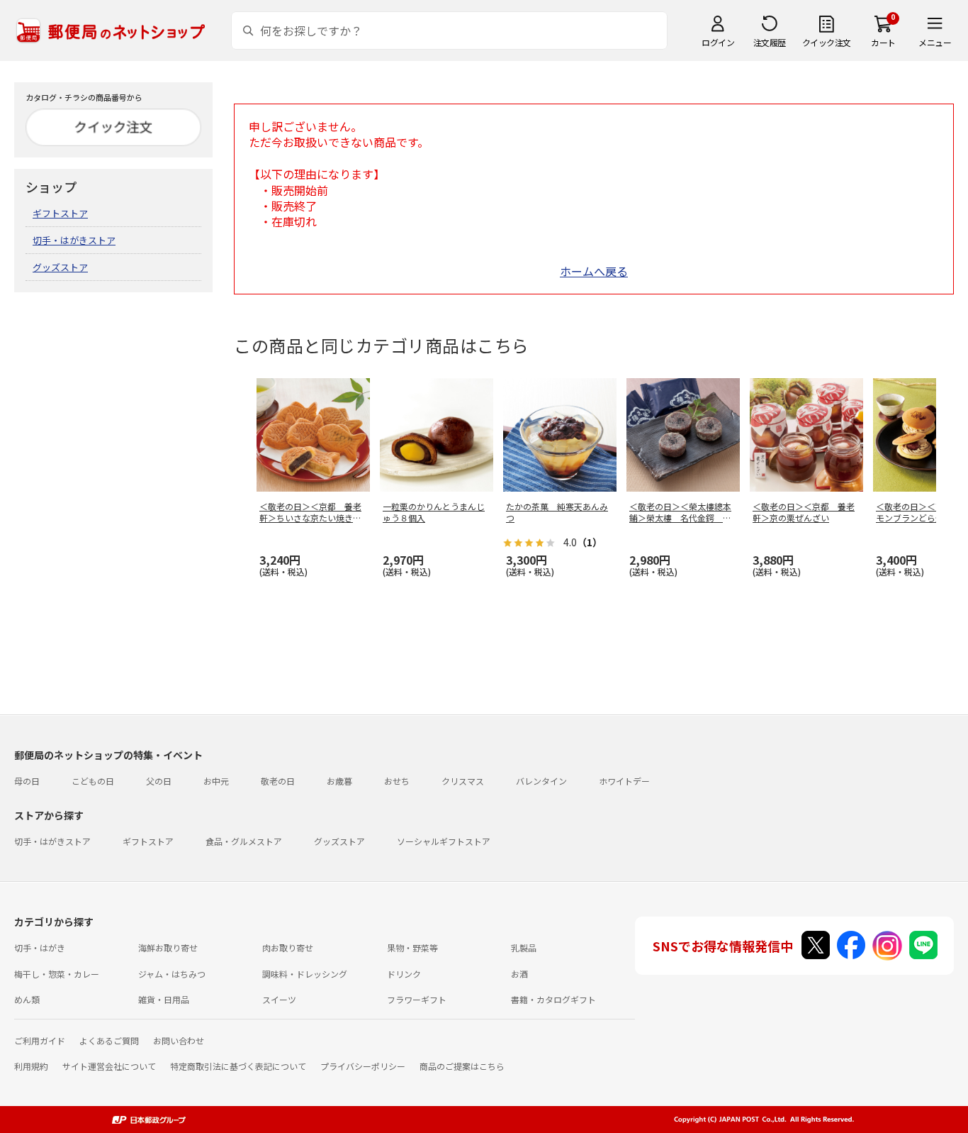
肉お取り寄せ (287, 947)
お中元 (216, 781)
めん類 (27, 999)
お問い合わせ (178, 1040)
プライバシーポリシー (362, 1066)
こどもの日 (93, 781)
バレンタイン (541, 781)
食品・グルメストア (244, 841)
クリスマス (462, 781)
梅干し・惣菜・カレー (56, 974)
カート (883, 42)
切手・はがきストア (74, 240)
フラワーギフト (416, 999)
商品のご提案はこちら (462, 1066)
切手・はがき (39, 947)
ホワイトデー (624, 781)
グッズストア (60, 267)
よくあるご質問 (109, 1040)
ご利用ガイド (39, 1040)
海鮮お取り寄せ (168, 947)
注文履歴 (769, 42)
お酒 (519, 974)
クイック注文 (826, 42)
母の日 (27, 781)
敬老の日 (278, 781)
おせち (397, 781)
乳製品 (523, 947)
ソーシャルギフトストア (443, 841)
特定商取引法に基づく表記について (238, 1066)
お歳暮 (339, 781)
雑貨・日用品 (163, 999)
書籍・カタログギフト (553, 999)
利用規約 (31, 1066)
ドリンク (404, 974)
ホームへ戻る (594, 271)
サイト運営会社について (109, 1066)
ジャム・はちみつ (172, 974)
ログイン (718, 42)
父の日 (158, 781)
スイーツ (279, 999)
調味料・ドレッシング (304, 974)
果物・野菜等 (412, 947)
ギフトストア (60, 213)
